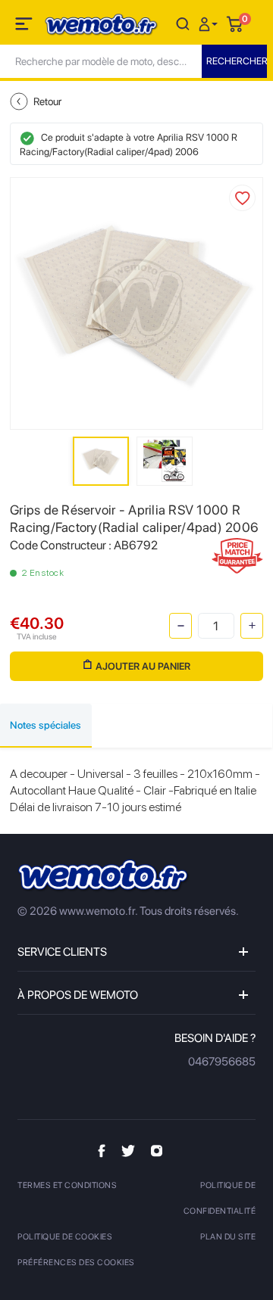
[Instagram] (156, 1150)
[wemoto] (103, 876)
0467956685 (222, 1061)
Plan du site (228, 1237)
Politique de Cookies (64, 1237)
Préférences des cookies (76, 1262)
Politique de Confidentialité (220, 1198)
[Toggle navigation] (25, 26)
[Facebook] (101, 1150)
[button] (210, 23)
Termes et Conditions (67, 1185)
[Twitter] (128, 1150)
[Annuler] (183, 23)
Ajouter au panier (143, 666)
